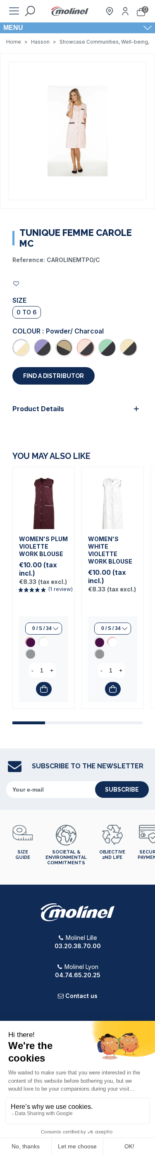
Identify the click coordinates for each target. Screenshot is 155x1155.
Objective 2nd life (112, 854)
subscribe (122, 789)
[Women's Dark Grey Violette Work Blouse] (30, 654)
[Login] (125, 11)
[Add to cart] (44, 689)
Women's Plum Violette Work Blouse (43, 546)
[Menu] (14, 11)
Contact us (81, 995)
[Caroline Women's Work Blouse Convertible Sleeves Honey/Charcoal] (128, 347)
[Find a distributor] (109, 11)
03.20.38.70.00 (78, 945)
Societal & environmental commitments (66, 857)
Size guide (22, 854)
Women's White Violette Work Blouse (110, 550)
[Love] (16, 283)
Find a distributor (53, 376)
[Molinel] (70, 11)
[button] (28, 722)
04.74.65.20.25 (77, 974)
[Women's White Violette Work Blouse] (43, 642)
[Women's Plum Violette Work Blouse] (43, 498)
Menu (13, 27)
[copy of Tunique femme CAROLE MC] (107, 347)
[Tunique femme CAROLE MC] (77, 130)
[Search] (30, 11)
